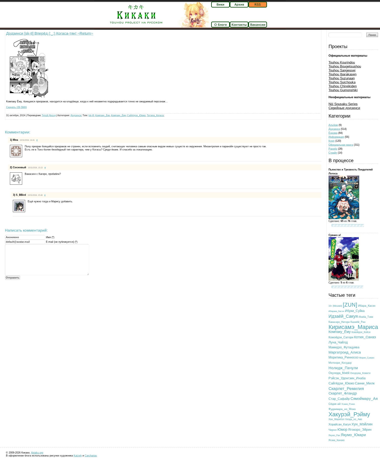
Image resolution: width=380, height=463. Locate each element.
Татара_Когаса (155, 115)
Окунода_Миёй (339, 373)
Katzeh (78, 455)
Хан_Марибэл (336, 419)
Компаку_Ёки (102, 115)
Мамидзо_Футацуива (344, 347)
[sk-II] (91, 115)
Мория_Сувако (366, 358)
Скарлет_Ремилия (346, 388)
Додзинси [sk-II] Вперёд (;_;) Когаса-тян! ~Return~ (49, 33)
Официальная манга (341, 144)
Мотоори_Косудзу (340, 362)
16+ (330, 306)
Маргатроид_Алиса (345, 352)
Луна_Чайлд (338, 342)
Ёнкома (333, 132)
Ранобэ (333, 148)
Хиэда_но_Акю (353, 419)
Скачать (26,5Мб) (16, 107)
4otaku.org (37, 452)
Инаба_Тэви (366, 316)
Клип (331, 140)
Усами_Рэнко (348, 404)
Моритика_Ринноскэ (343, 357)
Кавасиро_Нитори (339, 321)
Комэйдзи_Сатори (341, 337)
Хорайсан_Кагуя (340, 424)
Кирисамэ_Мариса (353, 327)
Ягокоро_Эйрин (359, 429)
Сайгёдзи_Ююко (136, 115)
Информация (336, 136)
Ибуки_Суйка (355, 311)
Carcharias (91, 455)
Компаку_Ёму (118, 115)
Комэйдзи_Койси (361, 332)
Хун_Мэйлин (362, 424)
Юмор (342, 430)
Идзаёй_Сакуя (343, 316)
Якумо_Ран (334, 435)
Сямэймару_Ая (364, 398)
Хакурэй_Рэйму (349, 414)
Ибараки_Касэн (336, 311)
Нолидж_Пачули (343, 368)
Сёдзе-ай (335, 403)
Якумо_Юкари (353, 435)
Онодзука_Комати (360, 373)
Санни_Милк (364, 383)
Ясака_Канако (337, 440)
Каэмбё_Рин (358, 321)
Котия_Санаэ (365, 337)
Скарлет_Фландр (343, 393)
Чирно (333, 429)
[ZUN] (350, 305)
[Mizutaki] (337, 306)
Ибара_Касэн (366, 305)
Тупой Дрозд (49, 115)
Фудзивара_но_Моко (342, 409)
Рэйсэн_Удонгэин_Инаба (347, 378)
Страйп (333, 152)
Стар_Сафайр (339, 398)
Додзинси (75, 115)
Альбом (333, 125)
